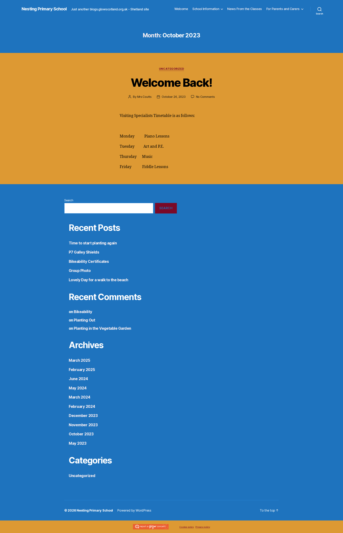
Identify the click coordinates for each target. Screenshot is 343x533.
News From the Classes (244, 9)
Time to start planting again (93, 243)
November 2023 (83, 425)
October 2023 (81, 434)
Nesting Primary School (44, 9)
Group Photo (80, 270)
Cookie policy (186, 526)
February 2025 (82, 369)
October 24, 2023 (174, 97)
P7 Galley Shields (84, 252)
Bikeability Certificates (89, 261)
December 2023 (83, 415)
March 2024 (79, 397)
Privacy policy (202, 526)
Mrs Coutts (144, 97)
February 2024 (82, 406)
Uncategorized (171, 68)
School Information (205, 9)
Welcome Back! (171, 82)
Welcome (181, 9)
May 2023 (77, 443)
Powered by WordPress (134, 510)
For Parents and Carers (283, 9)
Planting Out (84, 320)
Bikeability (83, 312)
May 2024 (78, 388)
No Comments (205, 97)
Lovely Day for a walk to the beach (98, 280)
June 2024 (78, 379)
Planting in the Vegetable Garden (102, 328)
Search (68, 200)
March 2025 (79, 360)
